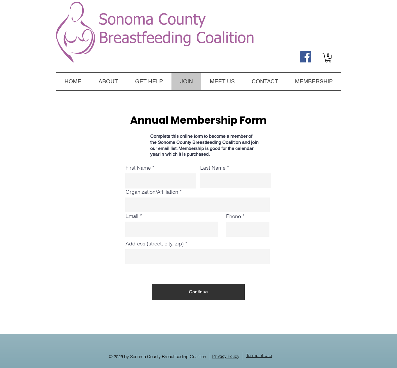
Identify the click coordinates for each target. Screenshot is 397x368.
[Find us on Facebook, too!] (305, 56)
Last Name (213, 167)
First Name (138, 167)
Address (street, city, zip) (155, 243)
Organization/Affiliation (152, 192)
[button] (148, 81)
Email (132, 216)
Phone (233, 216)
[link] (328, 57)
